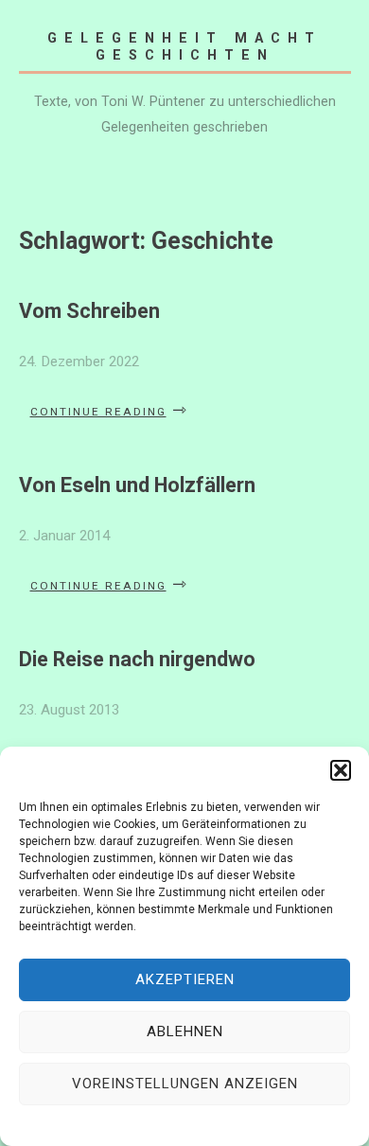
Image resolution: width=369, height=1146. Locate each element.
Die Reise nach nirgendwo (137, 659)
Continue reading (109, 411)
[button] (340, 770)
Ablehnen (185, 1031)
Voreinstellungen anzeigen (185, 1083)
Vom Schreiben (89, 311)
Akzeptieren (185, 979)
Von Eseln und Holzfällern (137, 485)
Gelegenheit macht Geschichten (184, 46)
